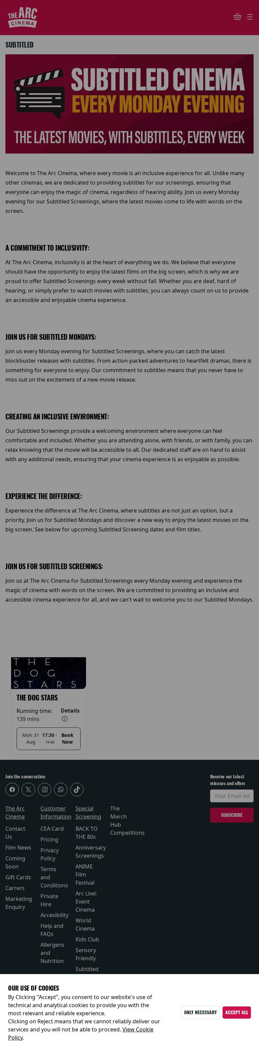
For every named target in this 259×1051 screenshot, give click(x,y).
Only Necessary (200, 1012)
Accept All (236, 1012)
